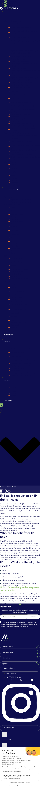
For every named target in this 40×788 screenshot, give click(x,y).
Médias (13, 391)
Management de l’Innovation (20, 87)
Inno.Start (14, 168)
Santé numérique (16, 262)
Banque (13, 207)
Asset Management (17, 214)
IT (5, 306)
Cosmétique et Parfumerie (19, 269)
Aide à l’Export (16, 98)
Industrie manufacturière (19, 295)
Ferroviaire (14, 230)
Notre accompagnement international (23, 360)
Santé (6, 255)
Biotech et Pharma (17, 258)
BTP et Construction (17, 291)
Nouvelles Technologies (18, 309)
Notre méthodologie (17, 352)
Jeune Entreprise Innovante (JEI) (21, 102)
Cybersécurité (15, 313)
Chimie (13, 287)
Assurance (14, 211)
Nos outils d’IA (16, 356)
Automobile (15, 227)
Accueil (2, 487)
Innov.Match (15, 91)
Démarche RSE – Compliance (21, 363)
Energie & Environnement (19, 284)
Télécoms (14, 317)
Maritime (14, 238)
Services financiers (13, 204)
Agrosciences (10, 197)
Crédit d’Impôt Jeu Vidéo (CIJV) (21, 57)
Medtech (14, 266)
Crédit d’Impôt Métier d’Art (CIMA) (22, 106)
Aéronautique (15, 234)
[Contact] (1, 405)
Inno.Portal (14, 172)
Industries (8, 281)
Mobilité (8, 224)
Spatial (13, 241)
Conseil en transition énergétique (21, 142)
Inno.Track (14, 164)
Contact (2, 406)
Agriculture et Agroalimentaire (21, 200)
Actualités (14, 387)
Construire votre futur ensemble (21, 349)
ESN (12, 320)
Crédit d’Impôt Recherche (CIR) (21, 27)
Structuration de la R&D (19, 95)
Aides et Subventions (18, 24)
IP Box (13, 47)
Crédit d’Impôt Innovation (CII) (21, 37)
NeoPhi (13, 175)
